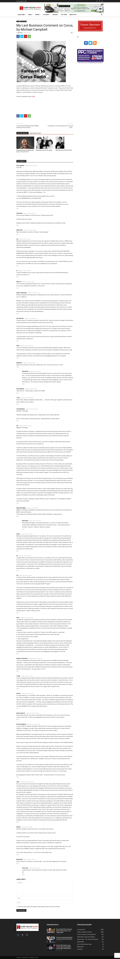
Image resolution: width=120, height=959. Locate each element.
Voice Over (25, 868)
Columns (46, 14)
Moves (37, 14)
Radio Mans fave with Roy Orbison (63, 150)
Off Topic (64, 14)
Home (17, 19)
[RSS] (99, 1)
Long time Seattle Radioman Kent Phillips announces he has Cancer (27, 126)
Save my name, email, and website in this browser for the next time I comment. (39, 906)
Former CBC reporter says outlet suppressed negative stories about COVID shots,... (64, 947)
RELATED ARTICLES (22, 133)
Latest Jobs (21, 14)
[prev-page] (17, 155)
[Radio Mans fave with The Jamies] (45, 143)
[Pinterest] (25, 36)
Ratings (54, 14)
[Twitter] (102, 1)
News (30, 14)
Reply (17, 208)
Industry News (28, 19)
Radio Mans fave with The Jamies (44, 150)
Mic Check (20, 32)
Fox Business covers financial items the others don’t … (60, 126)
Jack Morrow (20, 318)
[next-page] (20, 155)
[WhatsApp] (29, 36)
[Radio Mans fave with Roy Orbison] (64, 143)
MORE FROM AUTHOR (35, 133)
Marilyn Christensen (22, 658)
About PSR (72, 14)
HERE (33, 96)
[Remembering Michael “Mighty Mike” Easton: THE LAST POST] (25, 143)
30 (72, 32)
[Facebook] (97, 1)
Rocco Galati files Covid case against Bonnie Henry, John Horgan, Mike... (64, 930)
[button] (102, 15)
